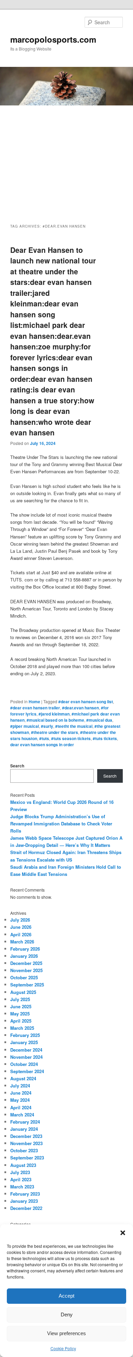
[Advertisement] (66, 158)
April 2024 (20, 1107)
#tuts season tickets (71, 738)
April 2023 (20, 1179)
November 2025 (26, 970)
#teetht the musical (73, 726)
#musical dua (99, 720)
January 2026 (24, 956)
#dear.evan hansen (80, 708)
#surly (47, 726)
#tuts (44, 738)
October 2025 (24, 977)
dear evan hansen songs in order (42, 744)
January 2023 (24, 1201)
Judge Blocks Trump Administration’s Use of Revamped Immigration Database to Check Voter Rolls (61, 823)
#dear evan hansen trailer (35, 708)
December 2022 (26, 1208)
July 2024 (20, 1085)
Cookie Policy (63, 1348)
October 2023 (24, 1150)
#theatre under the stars (54, 732)
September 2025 (27, 984)
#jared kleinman (54, 714)
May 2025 (20, 1013)
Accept (66, 1296)
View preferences (66, 1333)
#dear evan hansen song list (85, 701)
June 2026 (20, 927)
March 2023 (22, 1186)
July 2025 (20, 999)
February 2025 (25, 1035)
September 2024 (27, 1071)
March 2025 (22, 1028)
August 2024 (23, 1078)
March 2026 (22, 941)
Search (17, 766)
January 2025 (24, 1042)
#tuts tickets (105, 738)
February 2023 (25, 1193)
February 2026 (25, 948)
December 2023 (26, 1136)
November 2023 (26, 1143)
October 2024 (24, 1064)
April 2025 (20, 1020)
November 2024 (26, 1057)
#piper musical (24, 726)
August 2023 (23, 1165)
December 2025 (26, 963)
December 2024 (26, 1049)
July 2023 (20, 1172)
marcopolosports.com (53, 39)
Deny (67, 1314)
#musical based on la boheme (55, 720)
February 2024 (25, 1121)
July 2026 (20, 919)
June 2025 (20, 1006)
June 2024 (20, 1092)
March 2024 (22, 1114)
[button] (122, 1232)
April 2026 (20, 934)
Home (34, 701)
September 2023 (27, 1157)
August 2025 (23, 992)
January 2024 (24, 1129)
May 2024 (20, 1100)
